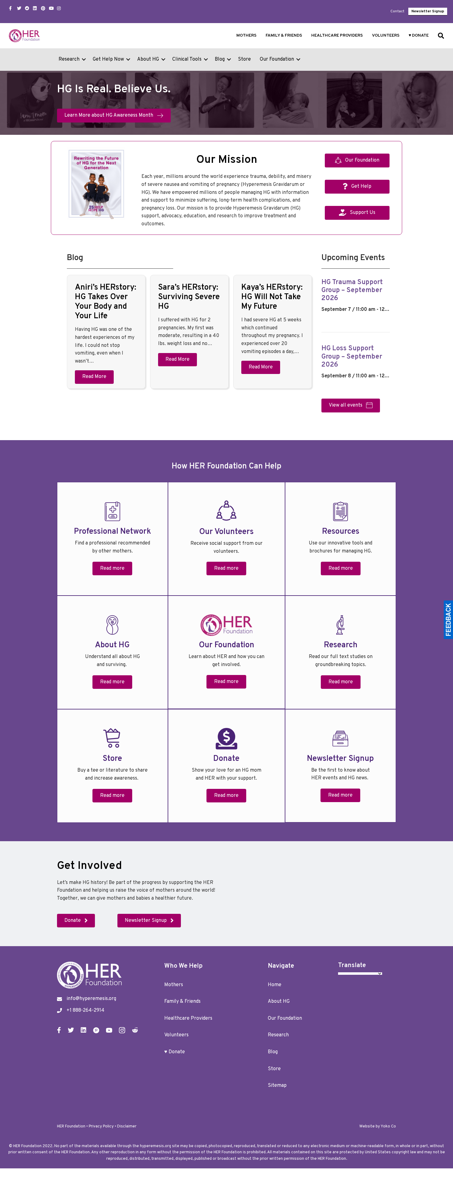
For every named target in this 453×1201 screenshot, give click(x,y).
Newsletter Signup (427, 11)
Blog (220, 59)
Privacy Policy (101, 1126)
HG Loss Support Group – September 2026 (351, 356)
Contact (397, 11)
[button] (84, 59)
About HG (148, 59)
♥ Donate (419, 35)
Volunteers (385, 35)
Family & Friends (284, 35)
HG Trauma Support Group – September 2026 (352, 290)
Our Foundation (277, 59)
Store (244, 59)
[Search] (438, 36)
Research (69, 59)
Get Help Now (108, 59)
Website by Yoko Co (377, 1126)
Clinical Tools (187, 59)
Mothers (246, 35)
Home (274, 985)
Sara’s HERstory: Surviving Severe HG (189, 297)
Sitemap (277, 1086)
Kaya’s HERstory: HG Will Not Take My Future (272, 297)
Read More (94, 377)
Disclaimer (127, 1126)
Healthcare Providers (337, 35)
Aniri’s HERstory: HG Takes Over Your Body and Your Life (105, 302)
